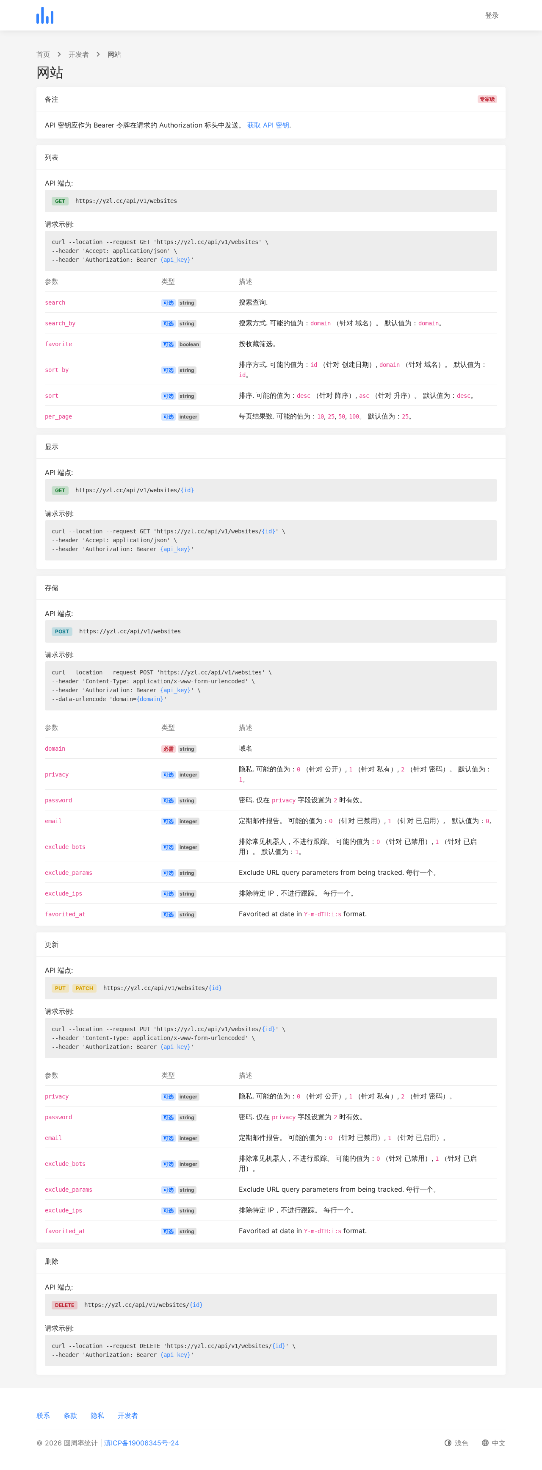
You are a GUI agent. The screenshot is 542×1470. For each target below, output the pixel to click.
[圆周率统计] (44, 15)
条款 (70, 1415)
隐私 (97, 1415)
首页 (43, 54)
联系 (43, 1415)
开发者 (79, 54)
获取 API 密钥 (268, 125)
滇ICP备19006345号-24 (141, 1443)
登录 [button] (492, 15)
